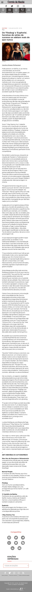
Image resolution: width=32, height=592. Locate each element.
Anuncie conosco (13, 575)
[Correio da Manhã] (16, 2)
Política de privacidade (24, 575)
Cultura (4, 28)
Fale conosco (5, 575)
